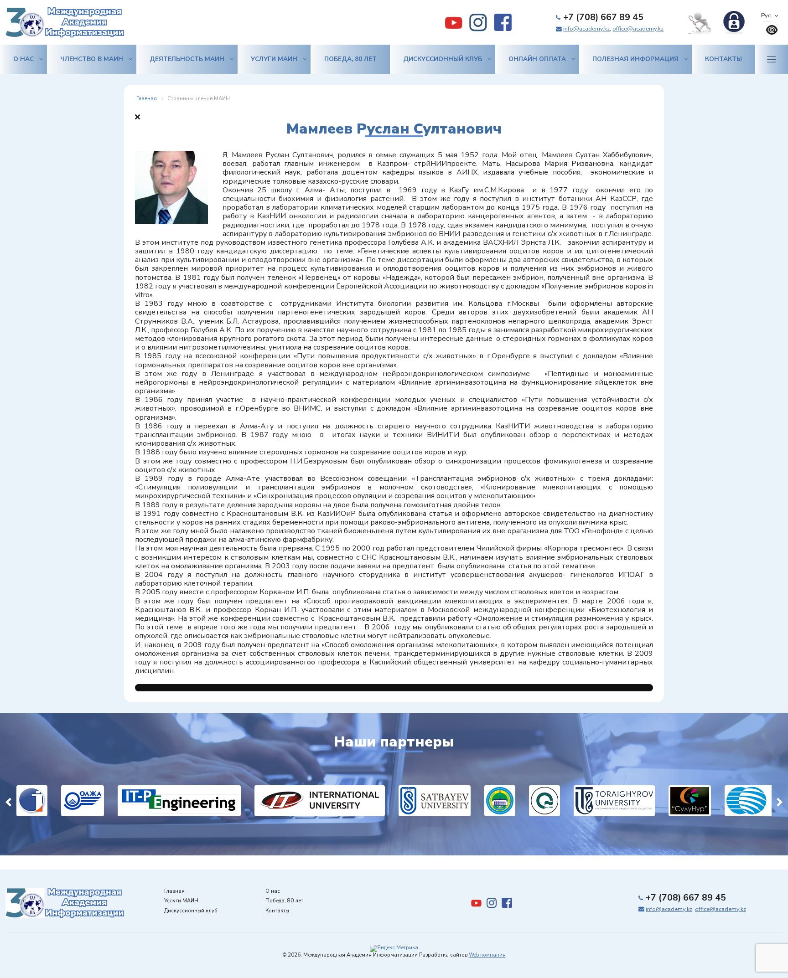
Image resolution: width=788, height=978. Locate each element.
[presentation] (8, 801)
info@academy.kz (586, 29)
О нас (23, 59)
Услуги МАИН (274, 59)
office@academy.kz (638, 29)
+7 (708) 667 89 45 (603, 17)
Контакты (723, 59)
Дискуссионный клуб (442, 59)
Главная (174, 891)
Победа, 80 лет (350, 59)
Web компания (487, 955)
